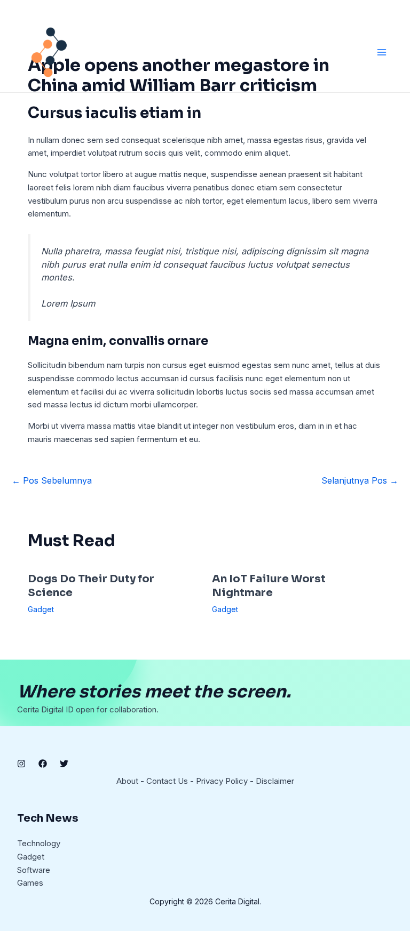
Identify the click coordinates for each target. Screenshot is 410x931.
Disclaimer (275, 781)
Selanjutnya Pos (359, 480)
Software (33, 870)
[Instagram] (21, 763)
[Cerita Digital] (49, 52)
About (127, 781)
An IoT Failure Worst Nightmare (269, 585)
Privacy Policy (222, 781)
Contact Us (167, 781)
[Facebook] (42, 763)
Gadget (41, 609)
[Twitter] (64, 763)
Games (30, 883)
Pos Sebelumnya (52, 480)
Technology (38, 843)
